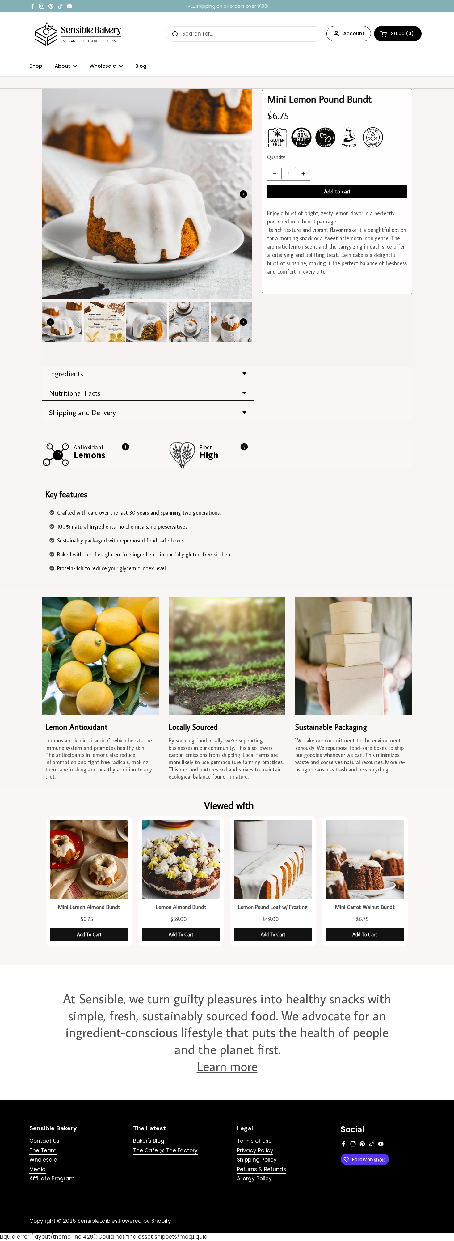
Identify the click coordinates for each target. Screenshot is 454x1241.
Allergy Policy (254, 1178)
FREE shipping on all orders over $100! (227, 6)
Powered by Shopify (145, 1221)
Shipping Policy (257, 1159)
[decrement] (274, 173)
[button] (398, 33)
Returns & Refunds (261, 1169)
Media (37, 1169)
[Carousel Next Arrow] (243, 194)
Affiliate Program (52, 1178)
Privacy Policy (255, 1150)
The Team (43, 1150)
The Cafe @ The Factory (165, 1150)
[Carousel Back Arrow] (50, 322)
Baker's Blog (148, 1141)
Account (353, 33)
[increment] (303, 173)
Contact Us (44, 1141)
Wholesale (43, 1159)
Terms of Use (254, 1141)
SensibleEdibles (98, 1221)
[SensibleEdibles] (78, 34)
